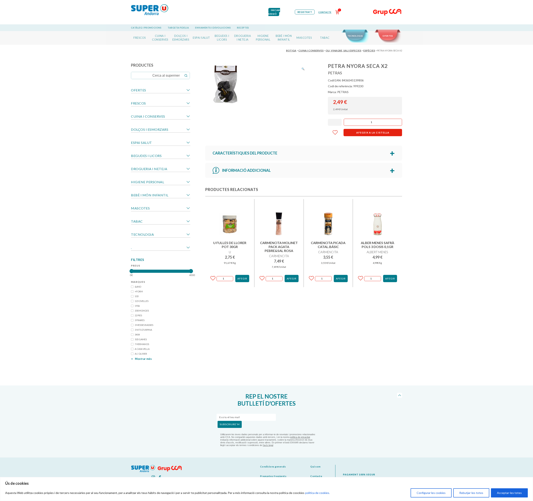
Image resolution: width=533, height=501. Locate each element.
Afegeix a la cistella (372, 132)
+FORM (139, 291)
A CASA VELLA (142, 349)
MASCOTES (304, 37)
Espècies (369, 50)
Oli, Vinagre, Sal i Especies (343, 50)
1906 (137, 305)
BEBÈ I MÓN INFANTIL (149, 195)
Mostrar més (141, 358)
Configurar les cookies (431, 493)
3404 (137, 334)
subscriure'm (230, 424)
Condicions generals (273, 466)
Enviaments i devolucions (213, 27)
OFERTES (387, 36)
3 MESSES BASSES (144, 325)
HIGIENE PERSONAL (147, 182)
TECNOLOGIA (355, 36)
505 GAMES (141, 339)
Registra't (305, 12)
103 (136, 296)
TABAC (325, 37)
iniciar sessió (274, 12)
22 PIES (138, 315)
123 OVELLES (141, 301)
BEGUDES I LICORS (146, 156)
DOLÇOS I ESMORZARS (149, 129)
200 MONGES (142, 310)
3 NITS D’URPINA (143, 329)
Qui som (315, 466)
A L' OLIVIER (141, 353)
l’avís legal (268, 445)
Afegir (242, 278)
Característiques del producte (245, 153)
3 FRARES (139, 320)
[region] (266, 489)
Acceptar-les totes (509, 493)
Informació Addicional (246, 170)
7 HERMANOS (142, 344)
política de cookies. (317, 493)
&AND (138, 286)
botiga (291, 50)
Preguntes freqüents (273, 476)
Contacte (324, 12)
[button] (303, 69)
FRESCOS (139, 37)
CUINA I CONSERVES (311, 50)
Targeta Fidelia (178, 27)
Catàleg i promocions (146, 27)
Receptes (243, 27)
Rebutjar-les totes (471, 493)
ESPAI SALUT (201, 37)
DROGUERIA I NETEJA (149, 169)
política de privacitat (300, 437)
